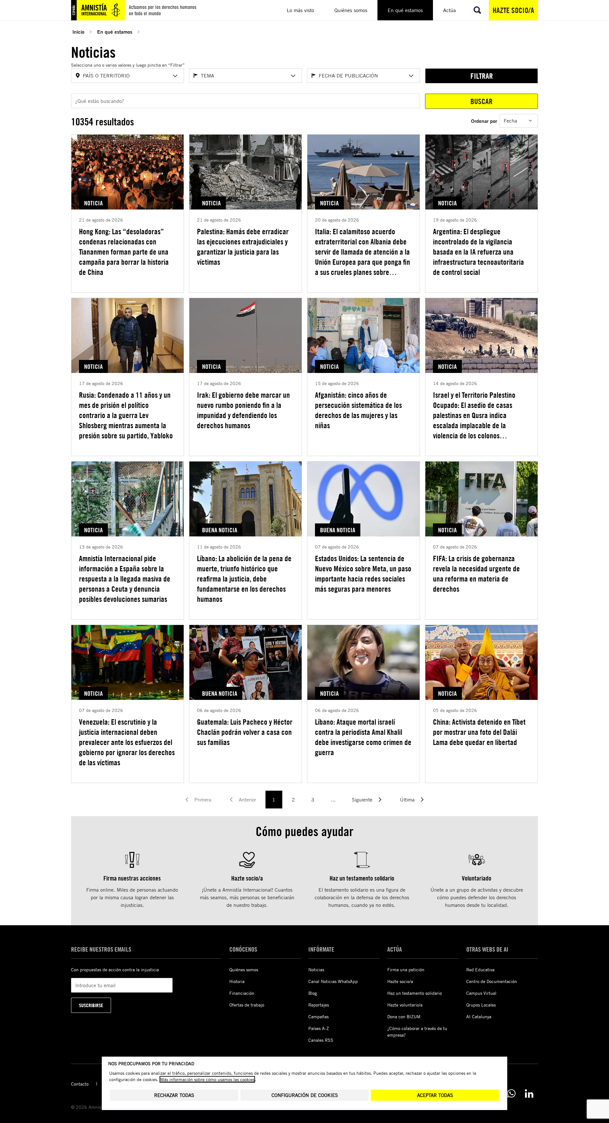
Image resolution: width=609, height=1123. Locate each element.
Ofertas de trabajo (246, 1004)
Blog (312, 993)
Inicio (78, 31)
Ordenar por (484, 120)
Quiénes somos (243, 969)
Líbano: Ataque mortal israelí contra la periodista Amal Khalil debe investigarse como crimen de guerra (363, 737)
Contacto (79, 1083)
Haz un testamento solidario (414, 993)
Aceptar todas (435, 1095)
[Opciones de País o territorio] (175, 76)
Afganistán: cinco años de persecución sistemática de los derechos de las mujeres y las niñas (358, 410)
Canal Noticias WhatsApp (333, 981)
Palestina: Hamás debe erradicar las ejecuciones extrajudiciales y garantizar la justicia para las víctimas (243, 247)
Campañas (318, 1016)
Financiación (241, 993)
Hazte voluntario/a (404, 1004)
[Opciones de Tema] (293, 76)
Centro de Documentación (491, 981)
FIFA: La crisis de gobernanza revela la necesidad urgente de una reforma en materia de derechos (476, 574)
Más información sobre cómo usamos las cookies (207, 1079)
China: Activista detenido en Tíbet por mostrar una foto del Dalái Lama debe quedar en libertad (479, 732)
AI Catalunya (478, 1016)
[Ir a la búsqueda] (477, 10)
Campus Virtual (481, 993)
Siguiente (362, 799)
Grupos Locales (481, 1004)
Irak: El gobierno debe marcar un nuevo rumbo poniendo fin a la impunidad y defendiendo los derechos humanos (243, 410)
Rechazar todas (174, 1095)
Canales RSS (320, 1040)
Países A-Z (318, 1028)
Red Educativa (480, 969)
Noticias (316, 969)
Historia (237, 981)
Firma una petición (405, 969)
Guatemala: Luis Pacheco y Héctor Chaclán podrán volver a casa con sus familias (244, 732)
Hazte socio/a (513, 10)
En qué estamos (114, 31)
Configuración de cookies (305, 1095)
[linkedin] (529, 1093)
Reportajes (318, 1004)
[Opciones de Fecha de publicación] (411, 76)
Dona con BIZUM (404, 1016)
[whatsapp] (511, 1093)
